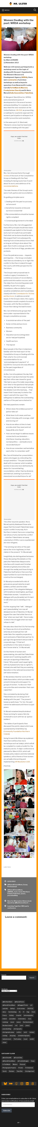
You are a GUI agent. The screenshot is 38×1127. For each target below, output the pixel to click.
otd (16, 1025)
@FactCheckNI (7, 1057)
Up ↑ (19, 1122)
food (33, 1012)
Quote (4, 1071)
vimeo (4, 1042)
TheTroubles (17, 1039)
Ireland (5, 1019)
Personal (22, 1064)
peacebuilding (12, 895)
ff (23, 1012)
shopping (12, 1035)
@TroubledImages (23, 1061)
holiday (11, 1015)
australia (5, 1008)
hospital (18, 1015)
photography (18, 1029)
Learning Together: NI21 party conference (18, 907)
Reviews (11, 1071)
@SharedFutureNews (14, 884)
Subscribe (6, 1110)
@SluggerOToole (23, 1005)
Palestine (16, 893)
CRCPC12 (30, 1008)
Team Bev (19, 1071)
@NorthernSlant (7, 1002)
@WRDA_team (12, 892)
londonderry (22, 1019)
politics (19, 1032)
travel (25, 1039)
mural (12, 1022)
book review (21, 1008)
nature (18, 1022)
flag (28, 1012)
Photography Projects (9, 1068)
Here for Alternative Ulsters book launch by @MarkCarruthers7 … (19, 902)
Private (20, 1068)
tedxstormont (7, 1039)
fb (19, 1012)
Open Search (34, 10)
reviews (31, 1032)
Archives (5, 989)
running (5, 1035)
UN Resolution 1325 (22, 762)
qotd (25, 1032)
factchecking (12, 1012)
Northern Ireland (7, 1025)
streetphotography (23, 1035)
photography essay (8, 1032)
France (5, 1015)
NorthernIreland (28, 1022)
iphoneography (28, 1015)
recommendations (11, 186)
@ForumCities (18, 1057)
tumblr (32, 1039)
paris (21, 1025)
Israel (20, 892)
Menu (7, 10)
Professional (12, 886)
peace (23, 893)
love (29, 1019)
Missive (15, 1064)
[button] (15, 777)
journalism (12, 1019)
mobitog (5, 1022)
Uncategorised (29, 1071)
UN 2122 (19, 110)
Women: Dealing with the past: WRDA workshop (19, 22)
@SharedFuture (19, 1002)
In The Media (6, 1064)
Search (4, 975)
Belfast (12, 1008)
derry (4, 1012)
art (31, 1005)
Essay (25, 884)
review (6, 176)
